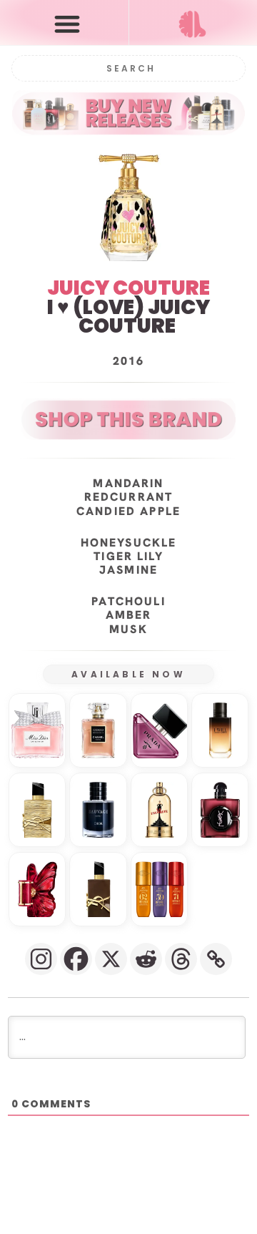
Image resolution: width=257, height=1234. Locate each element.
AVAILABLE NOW (128, 674)
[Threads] (181, 959)
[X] (111, 959)
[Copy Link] (216, 959)
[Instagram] (41, 959)
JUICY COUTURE (128, 288)
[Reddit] (146, 959)
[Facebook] (76, 959)
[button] (67, 23)
